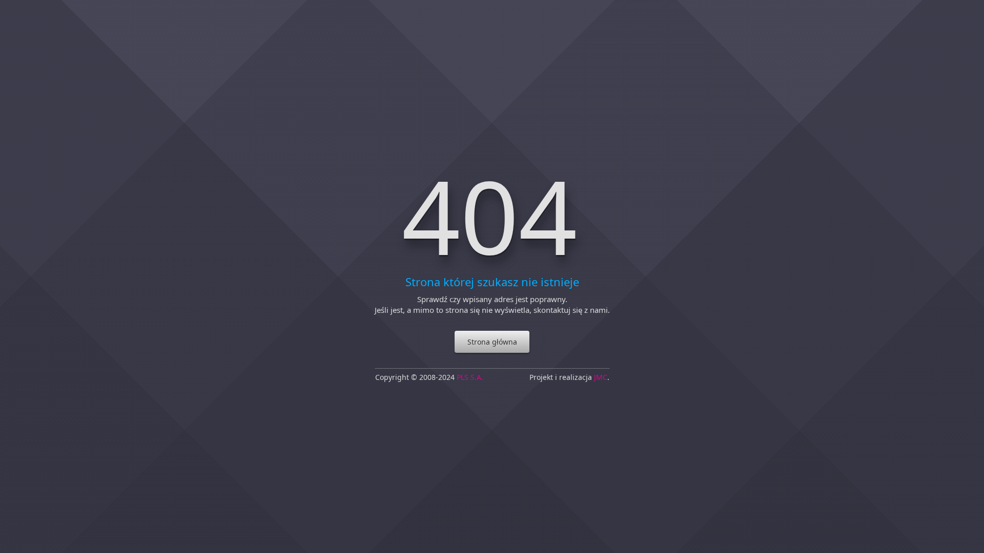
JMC (600, 377)
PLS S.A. (470, 377)
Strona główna (492, 342)
